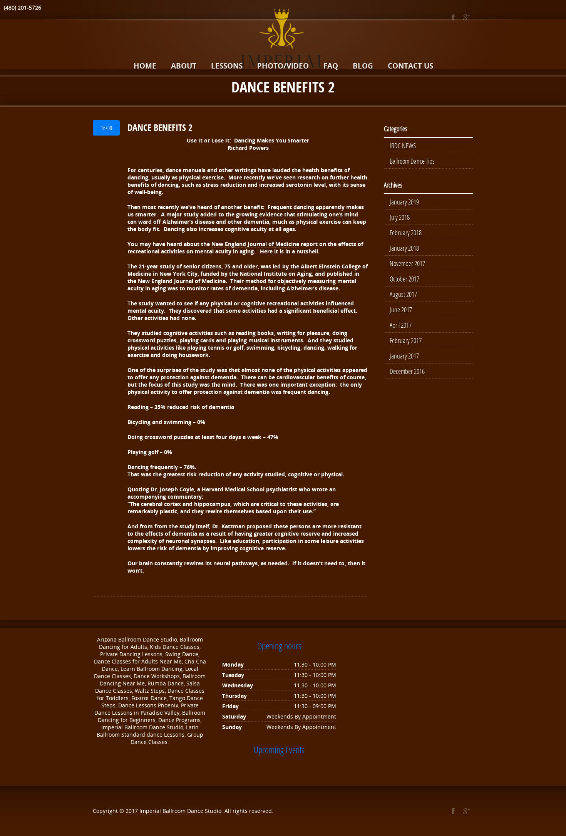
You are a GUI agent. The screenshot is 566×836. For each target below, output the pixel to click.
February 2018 (406, 232)
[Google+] (466, 17)
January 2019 (404, 201)
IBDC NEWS (403, 145)
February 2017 (406, 340)
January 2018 (404, 248)
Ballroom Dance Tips (412, 161)
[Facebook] (453, 17)
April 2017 (401, 325)
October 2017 (404, 278)
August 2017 (403, 294)
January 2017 (404, 355)
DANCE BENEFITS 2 (160, 127)
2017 (132, 810)
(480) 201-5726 (22, 7)
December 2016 (407, 371)
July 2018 (400, 217)
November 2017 (407, 263)
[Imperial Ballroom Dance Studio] (283, 40)
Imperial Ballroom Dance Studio (180, 810)
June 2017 (401, 309)
